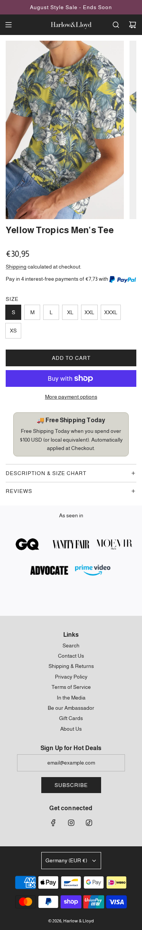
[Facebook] (53, 822)
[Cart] (132, 24)
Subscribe (71, 785)
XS (13, 330)
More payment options (71, 397)
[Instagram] (71, 822)
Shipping (16, 267)
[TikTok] (89, 822)
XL (70, 312)
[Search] (116, 24)
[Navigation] (8, 24)
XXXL (110, 312)
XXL (89, 312)
